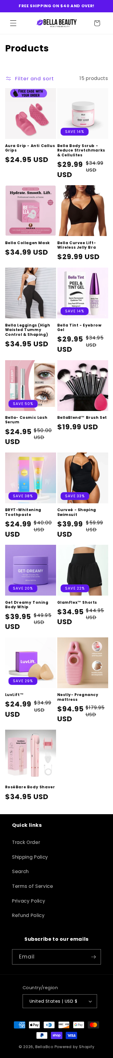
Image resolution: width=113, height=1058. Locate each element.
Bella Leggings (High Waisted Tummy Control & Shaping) (27, 330)
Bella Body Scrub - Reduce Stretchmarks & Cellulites (81, 150)
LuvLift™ (14, 694)
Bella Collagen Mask (27, 243)
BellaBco (44, 1046)
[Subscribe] (93, 957)
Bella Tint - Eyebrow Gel (79, 327)
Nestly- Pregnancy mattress (78, 697)
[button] (13, 23)
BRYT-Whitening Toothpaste (23, 512)
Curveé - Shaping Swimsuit (76, 512)
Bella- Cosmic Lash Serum (26, 420)
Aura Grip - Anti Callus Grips (30, 148)
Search (20, 871)
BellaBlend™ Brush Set (82, 417)
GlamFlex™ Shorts (77, 602)
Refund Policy (28, 915)
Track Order (26, 842)
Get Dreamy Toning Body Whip (27, 604)
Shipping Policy (30, 857)
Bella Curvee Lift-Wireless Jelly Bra (76, 245)
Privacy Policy (28, 901)
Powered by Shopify (75, 1046)
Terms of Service (32, 886)
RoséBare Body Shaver (30, 787)
